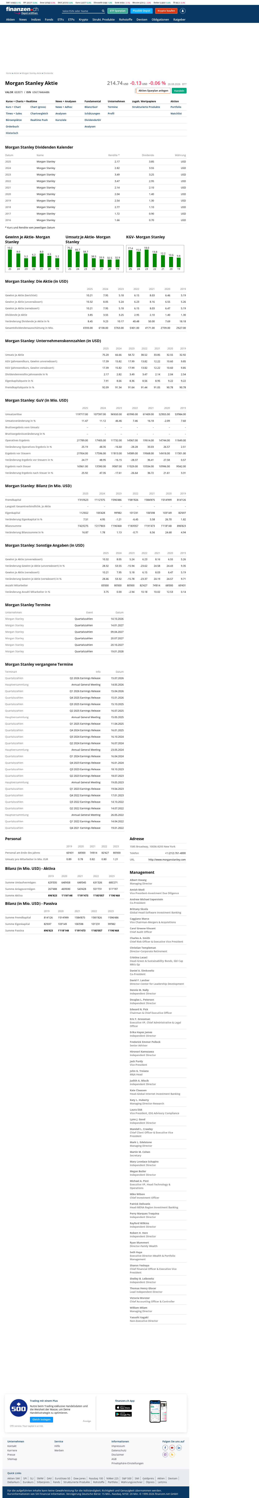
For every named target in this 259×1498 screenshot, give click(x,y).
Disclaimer (118, 1454)
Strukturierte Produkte (146, 107)
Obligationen (160, 19)
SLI (31, 1478)
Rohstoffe (125, 19)
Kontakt (11, 1446)
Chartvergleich (39, 113)
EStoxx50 (98, 2)
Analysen (61, 113)
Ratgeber (179, 19)
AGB (114, 1459)
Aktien (10, 19)
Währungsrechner (132, 1482)
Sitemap (12, 1459)
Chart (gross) (38, 107)
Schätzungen (92, 113)
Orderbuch (12, 126)
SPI (24, 2)
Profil (111, 113)
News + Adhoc (64, 107)
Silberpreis (43, 1482)
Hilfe (57, 1446)
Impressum (118, 1446)
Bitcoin (135, 2)
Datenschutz (119, 1450)
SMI (8, 2)
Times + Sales (14, 113)
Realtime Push (39, 120)
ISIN (28, 92)
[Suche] (103, 10)
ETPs (71, 19)
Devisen (142, 19)
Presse (11, 1454)
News (23, 19)
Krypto (83, 19)
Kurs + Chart (13, 107)
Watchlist (176, 113)
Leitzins (162, 1482)
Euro (78, 2)
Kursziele (61, 120)
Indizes (36, 19)
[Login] (183, 11)
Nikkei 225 (112, 1478)
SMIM (40, 1478)
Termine (113, 107)
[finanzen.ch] (22, 9)
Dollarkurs (13, 1482)
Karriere (12, 1450)
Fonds (49, 19)
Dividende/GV (93, 120)
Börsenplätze (14, 120)
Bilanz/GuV (91, 107)
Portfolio (176, 107)
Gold (117, 2)
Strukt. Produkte (103, 19)
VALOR (9, 92)
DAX (60, 2)
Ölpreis (150, 1482)
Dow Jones (79, 1478)
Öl (174, 2)
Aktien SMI (13, 1478)
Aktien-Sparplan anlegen (153, 90)
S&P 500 (126, 1478)
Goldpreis (148, 1478)
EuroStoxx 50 (62, 1478)
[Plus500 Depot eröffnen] (26, 13)
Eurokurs (28, 1482)
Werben (59, 1450)
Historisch (12, 133)
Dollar (156, 2)
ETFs (61, 19)
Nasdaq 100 (96, 1478)
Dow (42, 2)
